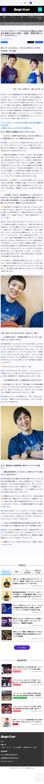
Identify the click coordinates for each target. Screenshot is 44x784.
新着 (4, 17)
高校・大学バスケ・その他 (20, 698)
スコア (7, 24)
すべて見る (22, 648)
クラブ (37, 24)
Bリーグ (13, 17)
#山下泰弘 (12, 51)
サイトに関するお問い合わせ (9, 755)
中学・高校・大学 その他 (39, 17)
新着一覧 (3, 745)
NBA (22, 17)
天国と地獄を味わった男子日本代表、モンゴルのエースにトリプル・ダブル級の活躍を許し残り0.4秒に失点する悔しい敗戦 (27, 668)
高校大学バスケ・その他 (30, 747)
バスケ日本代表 (30, 17)
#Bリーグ (4, 48)
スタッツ (30, 24)
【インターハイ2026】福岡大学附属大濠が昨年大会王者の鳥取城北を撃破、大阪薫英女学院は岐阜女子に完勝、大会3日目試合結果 (27, 694)
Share (40, 42)
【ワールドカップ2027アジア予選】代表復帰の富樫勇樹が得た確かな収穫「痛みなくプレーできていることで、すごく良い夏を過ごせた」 (27, 707)
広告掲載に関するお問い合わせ (10, 758)
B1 (15, 724)
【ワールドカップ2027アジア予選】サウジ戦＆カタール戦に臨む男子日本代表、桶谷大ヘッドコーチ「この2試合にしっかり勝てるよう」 (27, 681)
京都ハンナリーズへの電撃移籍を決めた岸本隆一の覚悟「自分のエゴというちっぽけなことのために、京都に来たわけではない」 (27, 721)
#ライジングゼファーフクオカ (30, 48)
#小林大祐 (4, 51)
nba (16, 571)
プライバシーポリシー (7, 761)
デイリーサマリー (16, 24)
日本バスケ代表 (17, 671)
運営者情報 (4, 751)
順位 (24, 24)
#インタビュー (14, 48)
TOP (2, 741)
